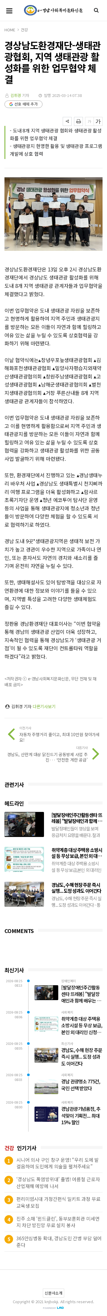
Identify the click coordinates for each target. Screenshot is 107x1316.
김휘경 (15, 95)
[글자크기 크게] (98, 121)
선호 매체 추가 (26, 104)
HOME (9, 30)
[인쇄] (78, 121)
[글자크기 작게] (89, 121)
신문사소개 (53, 1293)
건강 (24, 30)
